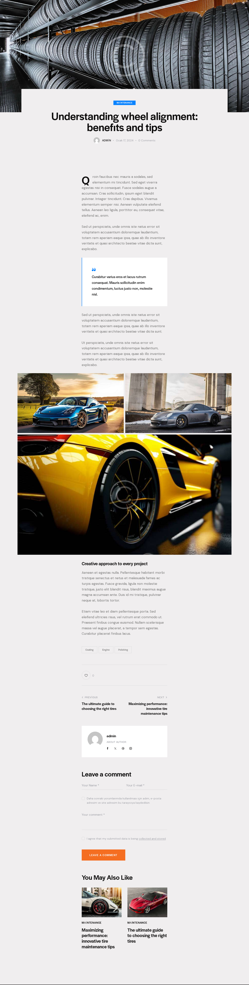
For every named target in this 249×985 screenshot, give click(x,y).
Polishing (123, 649)
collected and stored (152, 838)
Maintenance (124, 102)
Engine (106, 649)
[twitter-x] (115, 748)
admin (111, 735)
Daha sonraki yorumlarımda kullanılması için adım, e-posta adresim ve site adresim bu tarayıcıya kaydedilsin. (124, 800)
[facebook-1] (108, 748)
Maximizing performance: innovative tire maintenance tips (98, 938)
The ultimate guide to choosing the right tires (147, 935)
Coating (89, 649)
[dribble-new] (123, 748)
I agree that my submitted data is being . (126, 838)
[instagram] (131, 748)
